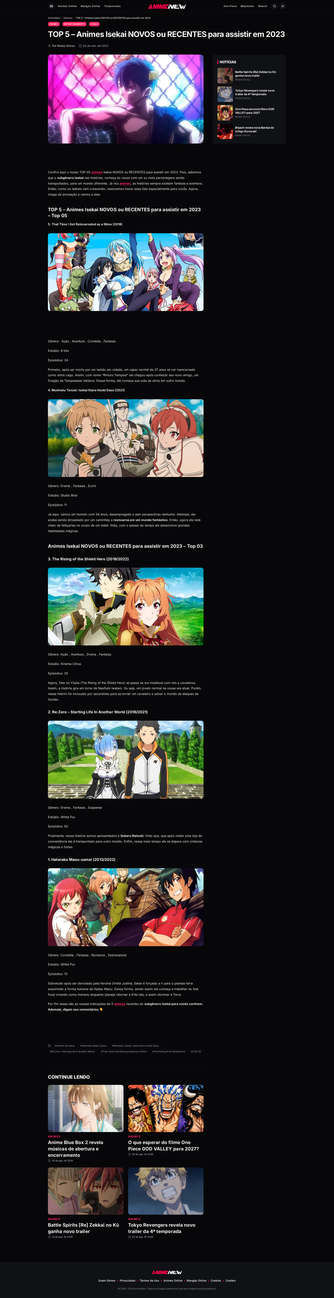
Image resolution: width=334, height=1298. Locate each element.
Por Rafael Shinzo (63, 45)
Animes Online (67, 6)
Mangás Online (91, 6)
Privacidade (127, 1280)
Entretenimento (74, 24)
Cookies (216, 1280)
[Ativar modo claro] (282, 6)
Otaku (94, 24)
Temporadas (112, 6)
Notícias (67, 17)
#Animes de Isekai (65, 1045)
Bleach (262, 6)
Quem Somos (106, 1280)
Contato (231, 1280)
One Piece (230, 6)
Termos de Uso (149, 1280)
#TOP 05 (196, 1051)
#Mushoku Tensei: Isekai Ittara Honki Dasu (135, 1045)
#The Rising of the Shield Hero (168, 1051)
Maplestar (247, 6)
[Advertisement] (249, 180)
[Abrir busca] (274, 6)
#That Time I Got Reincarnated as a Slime (124, 1051)
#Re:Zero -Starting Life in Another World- (72, 1051)
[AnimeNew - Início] (167, 6)
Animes (53, 24)
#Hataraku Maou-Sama (93, 1045)
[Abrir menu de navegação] (51, 6)
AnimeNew (54, 17)
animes (96, 172)
